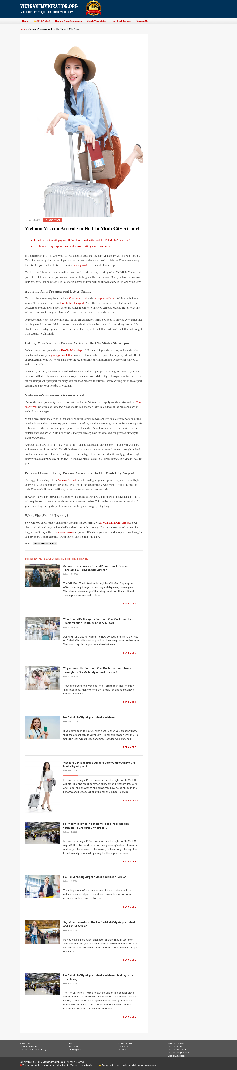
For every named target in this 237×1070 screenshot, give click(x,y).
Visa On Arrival (52, 220)
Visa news (74, 1046)
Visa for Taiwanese (177, 1049)
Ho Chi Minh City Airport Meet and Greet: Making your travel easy (71, 246)
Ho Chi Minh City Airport (45, 543)
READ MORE (129, 603)
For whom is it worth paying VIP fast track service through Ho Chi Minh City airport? (81, 240)
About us (73, 1043)
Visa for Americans (176, 1056)
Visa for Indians (175, 1046)
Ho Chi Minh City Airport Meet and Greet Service (94, 877)
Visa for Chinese (176, 1043)
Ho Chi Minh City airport (115, 522)
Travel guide (75, 1049)
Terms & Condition (28, 1046)
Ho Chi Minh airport (72, 303)
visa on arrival (66, 532)
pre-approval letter (83, 265)
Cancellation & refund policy (33, 1049)
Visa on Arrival (78, 298)
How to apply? (125, 1043)
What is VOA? (125, 1046)
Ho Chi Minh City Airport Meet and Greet (89, 717)
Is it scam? (123, 1049)
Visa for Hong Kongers (178, 1053)
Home (23, 29)
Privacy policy (26, 1043)
